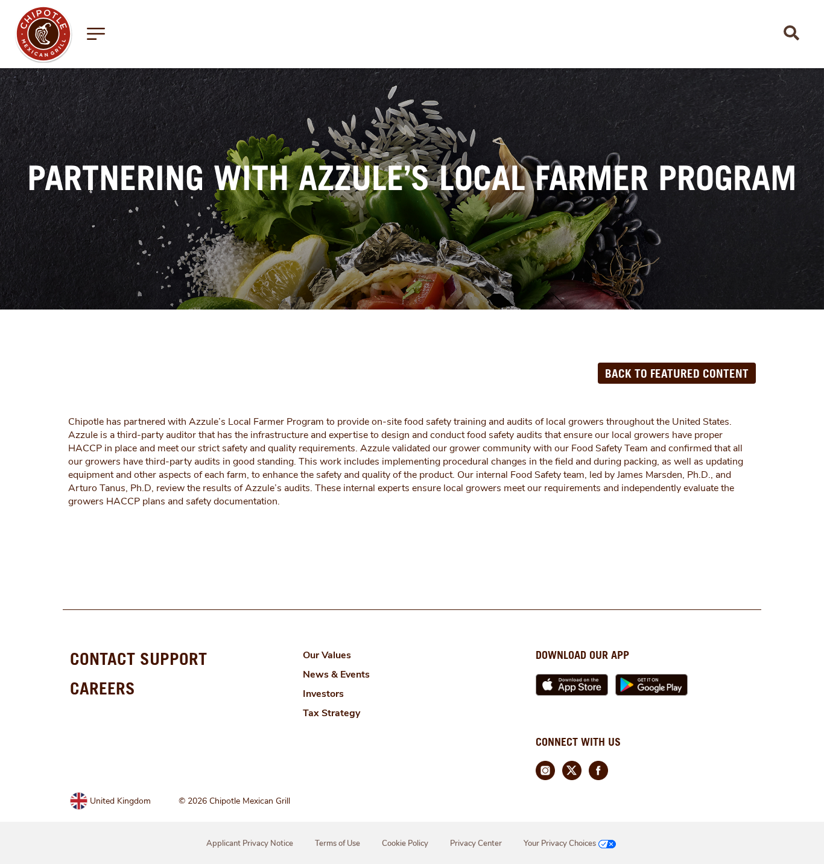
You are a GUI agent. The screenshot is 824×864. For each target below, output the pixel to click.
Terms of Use (337, 843)
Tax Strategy (331, 713)
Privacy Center (476, 843)
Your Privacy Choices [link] (560, 843)
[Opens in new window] (43, 33)
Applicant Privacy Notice (249, 843)
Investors (323, 693)
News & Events (336, 674)
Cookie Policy (405, 843)
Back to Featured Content (677, 373)
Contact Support (138, 659)
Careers (102, 688)
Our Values (327, 655)
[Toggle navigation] (95, 33)
